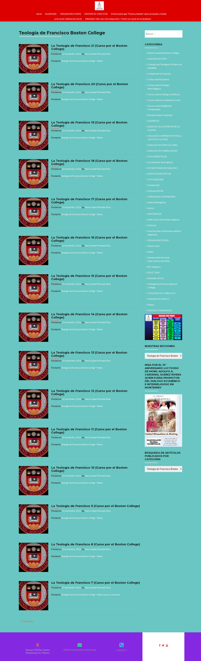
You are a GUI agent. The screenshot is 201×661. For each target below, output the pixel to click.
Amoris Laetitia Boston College (163, 52)
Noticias (151, 225)
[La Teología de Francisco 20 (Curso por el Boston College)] (33, 96)
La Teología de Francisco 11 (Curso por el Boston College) (89, 430)
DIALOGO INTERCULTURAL (162, 145)
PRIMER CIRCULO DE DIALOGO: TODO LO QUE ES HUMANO (118, 18)
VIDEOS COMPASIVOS (159, 310)
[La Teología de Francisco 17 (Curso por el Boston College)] (33, 211)
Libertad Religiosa (156, 202)
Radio (150, 251)
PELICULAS (153, 246)
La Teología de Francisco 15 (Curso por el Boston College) (89, 277)
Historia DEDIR (155, 190)
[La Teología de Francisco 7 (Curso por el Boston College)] (33, 595)
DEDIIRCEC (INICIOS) (96, 13)
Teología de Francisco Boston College (78, 60)
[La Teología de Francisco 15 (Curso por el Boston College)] (33, 288)
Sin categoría (154, 266)
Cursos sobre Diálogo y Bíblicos (163, 94)
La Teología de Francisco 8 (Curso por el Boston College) (95, 544)
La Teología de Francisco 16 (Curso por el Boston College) (89, 239)
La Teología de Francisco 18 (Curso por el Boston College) (89, 162)
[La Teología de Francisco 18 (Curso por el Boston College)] (33, 173)
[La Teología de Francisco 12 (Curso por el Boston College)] (33, 403)
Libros (150, 208)
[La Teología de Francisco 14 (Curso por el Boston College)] (33, 327)
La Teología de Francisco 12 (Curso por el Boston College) (89, 392)
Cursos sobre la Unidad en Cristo (163, 100)
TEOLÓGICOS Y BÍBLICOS (161, 293)
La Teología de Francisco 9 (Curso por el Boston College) (95, 506)
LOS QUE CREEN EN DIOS (68, 18)
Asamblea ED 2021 (157, 58)
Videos (99, 60)
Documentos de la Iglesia (160, 162)
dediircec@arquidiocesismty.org (79, 649)
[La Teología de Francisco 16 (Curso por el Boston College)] (33, 250)
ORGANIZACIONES (70, 13)
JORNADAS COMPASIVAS (161, 196)
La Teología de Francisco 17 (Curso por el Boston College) (89, 200)
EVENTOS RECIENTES (159, 173)
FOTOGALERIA (155, 179)
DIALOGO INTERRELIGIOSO (162, 150)
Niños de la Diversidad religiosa (163, 219)
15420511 (121, 650)
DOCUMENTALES (157, 156)
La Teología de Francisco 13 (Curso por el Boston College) (89, 354)
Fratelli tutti (153, 185)
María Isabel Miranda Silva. (98, 53)
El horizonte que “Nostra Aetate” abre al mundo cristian (138, 13)
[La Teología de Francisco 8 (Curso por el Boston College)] (33, 557)
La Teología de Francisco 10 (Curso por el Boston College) (89, 469)
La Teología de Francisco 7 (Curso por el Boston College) (95, 582)
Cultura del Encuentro (158, 79)
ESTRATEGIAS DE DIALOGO (162, 167)
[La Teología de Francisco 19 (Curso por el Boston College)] (33, 135)
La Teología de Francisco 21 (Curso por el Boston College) (89, 47)
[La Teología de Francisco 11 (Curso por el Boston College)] (33, 442)
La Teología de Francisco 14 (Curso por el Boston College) (89, 315)
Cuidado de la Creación (159, 73)
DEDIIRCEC (153, 120)
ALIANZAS (51, 13)
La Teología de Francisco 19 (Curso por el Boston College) (89, 124)
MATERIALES (154, 213)
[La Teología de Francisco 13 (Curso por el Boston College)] (33, 365)
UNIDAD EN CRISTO (158, 298)
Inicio (39, 13)
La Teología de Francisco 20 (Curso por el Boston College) (89, 85)
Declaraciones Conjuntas (159, 115)
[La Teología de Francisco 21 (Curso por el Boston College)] (33, 58)
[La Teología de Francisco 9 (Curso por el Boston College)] (33, 518)
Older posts (26, 621)
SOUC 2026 (153, 272)
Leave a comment (111, 594)
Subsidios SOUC (155, 278)
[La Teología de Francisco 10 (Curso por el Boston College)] (33, 480)
